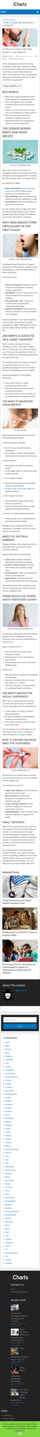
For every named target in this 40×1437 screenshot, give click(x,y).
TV (6, 1249)
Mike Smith (8, 56)
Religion (8, 1205)
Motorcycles (10, 1170)
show (19, 86)
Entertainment (11, 1094)
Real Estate (10, 1198)
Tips (7, 1236)
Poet (7, 1194)
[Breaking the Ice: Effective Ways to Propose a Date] (20, 919)
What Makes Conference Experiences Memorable (18, 1374)
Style (7, 1229)
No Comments (17, 59)
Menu (3, 12)
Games (8, 1122)
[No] (37, 1429)
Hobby (8, 1139)
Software (9, 1222)
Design (8, 1084)
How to (8, 1153)
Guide (7, 1129)
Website (8, 1263)
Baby (7, 1046)
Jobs (7, 1156)
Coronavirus (10, 1073)
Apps (7, 1042)
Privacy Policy (9, 1419)
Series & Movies (11, 1211)
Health (8, 1132)
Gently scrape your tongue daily (18, 488)
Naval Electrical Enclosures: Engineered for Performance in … (20, 1334)
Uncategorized (11, 1253)
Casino (8, 1067)
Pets (7, 1191)
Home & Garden (12, 1149)
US (6, 1256)
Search (20, 1026)
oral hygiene (21, 735)
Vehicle (8, 1260)
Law (7, 1160)
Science (8, 1208)
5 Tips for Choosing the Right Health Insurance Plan (16, 901)
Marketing (9, 1167)
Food (7, 1115)
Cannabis (9, 1060)
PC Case (8, 1187)
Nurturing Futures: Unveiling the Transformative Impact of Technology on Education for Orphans (19, 968)
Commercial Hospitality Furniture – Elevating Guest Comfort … (20, 1317)
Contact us (7, 1415)
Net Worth (9, 1180)
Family (8, 1098)
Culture (8, 1080)
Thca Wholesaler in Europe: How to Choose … (20, 1354)
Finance (8, 1108)
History (8, 1136)
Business (9, 1056)
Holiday (8, 1142)
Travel (7, 1246)
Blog (4, 59)
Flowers (8, 1111)
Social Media (10, 1215)
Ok (20, 1433)
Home (7, 1146)
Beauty (8, 1049)
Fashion (8, 1101)
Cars (7, 1063)
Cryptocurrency (11, 1077)
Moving (8, 1173)
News (7, 1184)
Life (7, 1163)
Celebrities (9, 1070)
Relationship (10, 1201)
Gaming (8, 1125)
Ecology (8, 1087)
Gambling (9, 1118)
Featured (9, 1104)
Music (7, 1177)
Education (9, 1091)
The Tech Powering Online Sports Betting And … (19, 1394)
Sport (7, 1225)
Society (8, 1218)
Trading (8, 1239)
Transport (9, 1243)
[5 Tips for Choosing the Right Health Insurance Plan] (20, 887)
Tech (7, 1232)
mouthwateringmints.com (15, 365)
